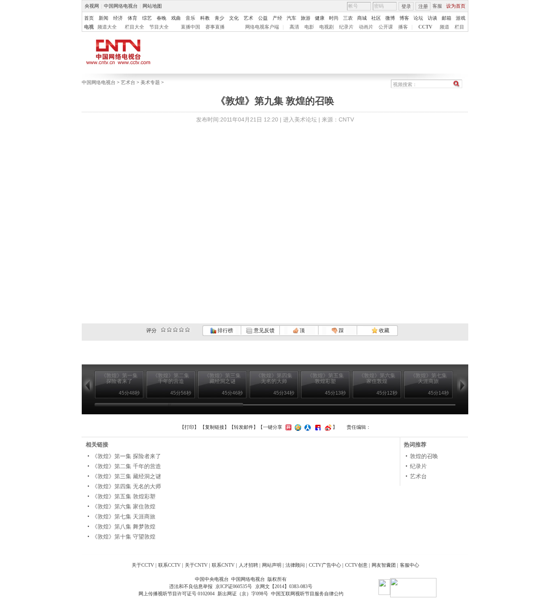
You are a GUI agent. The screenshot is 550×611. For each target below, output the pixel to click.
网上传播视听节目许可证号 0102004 (177, 594)
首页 (89, 18)
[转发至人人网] (306, 427)
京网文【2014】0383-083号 (283, 586)
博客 (404, 18)
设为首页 (455, 6)
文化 (234, 18)
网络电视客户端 (262, 27)
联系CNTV (223, 565)
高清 (294, 27)
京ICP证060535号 (233, 586)
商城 (362, 18)
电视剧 (326, 27)
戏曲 (176, 18)
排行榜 (224, 330)
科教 (205, 18)
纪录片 (346, 27)
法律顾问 (295, 565)
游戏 (460, 18)
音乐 (190, 18)
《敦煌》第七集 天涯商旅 (123, 516)
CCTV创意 (356, 565)
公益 (263, 18)
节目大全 (159, 27)
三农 (348, 18)
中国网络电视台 (121, 6)
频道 (444, 27)
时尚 (334, 18)
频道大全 (107, 27)
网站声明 (271, 565)
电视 (89, 27)
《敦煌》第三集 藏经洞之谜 (126, 476)
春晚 (161, 18)
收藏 (383, 330)
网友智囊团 (384, 565)
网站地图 (152, 6)
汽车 (291, 18)
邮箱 (446, 18)
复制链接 (214, 427)
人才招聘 (248, 565)
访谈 (432, 18)
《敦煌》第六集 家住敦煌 (123, 506)
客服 (437, 6)
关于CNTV (196, 565)
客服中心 (409, 565)
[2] (163, 329)
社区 (376, 18)
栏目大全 (134, 27)
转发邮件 (243, 427)
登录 (406, 6)
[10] (187, 329)
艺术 (248, 18)
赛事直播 (215, 27)
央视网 (92, 6)
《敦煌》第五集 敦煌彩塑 (123, 496)
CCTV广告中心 (325, 565)
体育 (132, 18)
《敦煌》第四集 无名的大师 (126, 486)
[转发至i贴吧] (316, 427)
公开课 (385, 27)
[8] (181, 329)
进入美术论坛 (300, 119)
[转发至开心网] (287, 427)
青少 (219, 18)
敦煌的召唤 (424, 456)
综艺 (147, 18)
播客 (403, 27)
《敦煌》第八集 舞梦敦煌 (123, 526)
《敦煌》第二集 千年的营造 (126, 466)
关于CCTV (143, 565)
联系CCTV (169, 565)
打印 (189, 427)
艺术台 (128, 82)
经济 (118, 18)
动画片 (366, 27)
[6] (175, 329)
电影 (309, 27)
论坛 (418, 18)
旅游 (305, 18)
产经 (277, 18)
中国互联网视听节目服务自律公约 (307, 594)
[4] (169, 329)
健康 (320, 18)
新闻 (103, 18)
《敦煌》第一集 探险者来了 (126, 456)
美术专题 (150, 82)
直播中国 (190, 27)
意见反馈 (263, 330)
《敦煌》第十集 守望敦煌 (123, 536)
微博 (390, 18)
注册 (423, 6)
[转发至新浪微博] (327, 427)
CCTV (425, 27)
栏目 (459, 27)
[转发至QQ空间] (297, 427)
